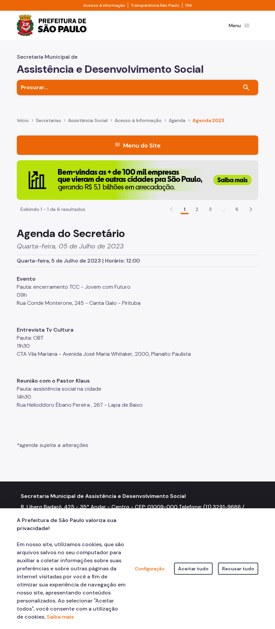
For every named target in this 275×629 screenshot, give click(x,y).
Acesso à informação (104, 5)
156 (188, 5)
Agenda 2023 (208, 120)
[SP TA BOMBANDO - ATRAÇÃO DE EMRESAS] (137, 179)
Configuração (150, 569)
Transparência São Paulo (155, 5)
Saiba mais (60, 616)
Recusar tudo (238, 569)
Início (23, 120)
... (223, 209)
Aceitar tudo (193, 569)
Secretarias (48, 120)
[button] (251, 209)
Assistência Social (88, 120)
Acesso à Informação (138, 120)
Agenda (177, 120)
